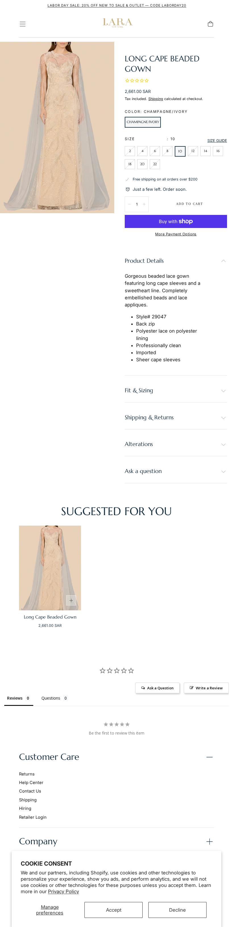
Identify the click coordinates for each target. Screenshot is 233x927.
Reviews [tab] (14, 698)
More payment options (175, 234)
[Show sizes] (71, 600)
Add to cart (189, 204)
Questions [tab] (50, 698)
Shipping (155, 99)
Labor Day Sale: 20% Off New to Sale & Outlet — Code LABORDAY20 (116, 5)
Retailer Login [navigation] (33, 817)
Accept (113, 910)
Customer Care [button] (49, 756)
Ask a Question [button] (160, 687)
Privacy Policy (63, 891)
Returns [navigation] (27, 774)
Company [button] (38, 841)
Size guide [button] (217, 140)
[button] (22, 24)
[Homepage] (116, 24)
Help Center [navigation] (31, 782)
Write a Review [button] (209, 687)
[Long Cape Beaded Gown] (50, 568)
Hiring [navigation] (25, 808)
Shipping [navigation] (28, 799)
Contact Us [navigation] (30, 791)
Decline (177, 910)
